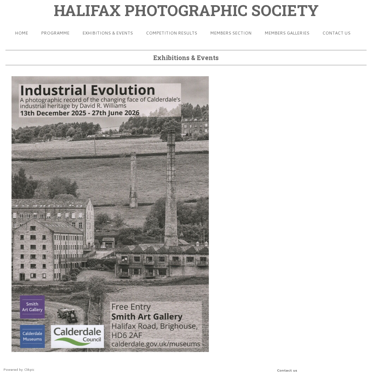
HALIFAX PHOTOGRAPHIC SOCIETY (186, 10)
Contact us (336, 33)
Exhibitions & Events (108, 33)
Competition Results (171, 33)
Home (21, 33)
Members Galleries (287, 33)
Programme (55, 33)
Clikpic (29, 369)
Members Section (231, 33)
